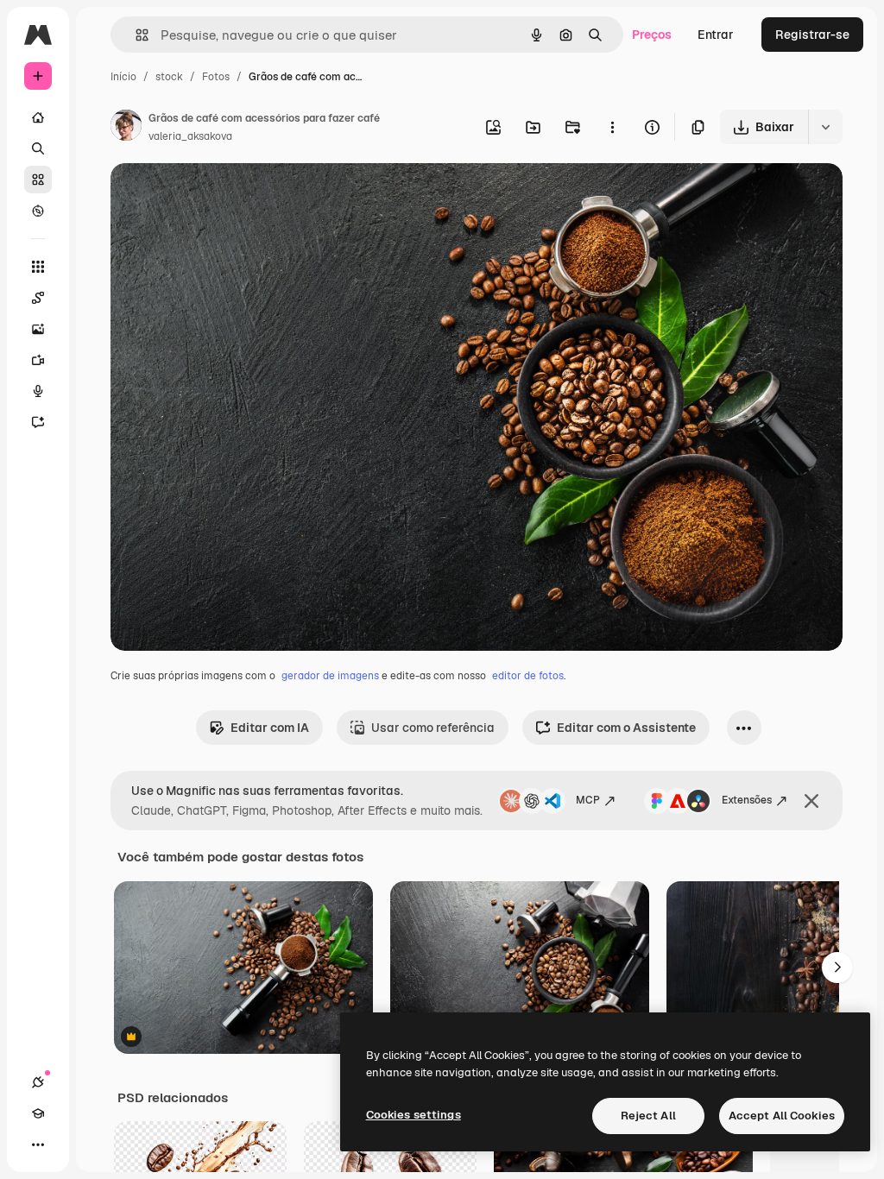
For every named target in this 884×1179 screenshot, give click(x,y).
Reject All (648, 1115)
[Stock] (38, 179)
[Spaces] (38, 298)
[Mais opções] (612, 127)
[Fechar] (811, 801)
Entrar (716, 34)
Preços (652, 34)
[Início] (38, 117)
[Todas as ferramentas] (38, 267)
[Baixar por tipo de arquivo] (825, 127)
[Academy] (38, 1113)
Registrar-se (812, 34)
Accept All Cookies (782, 1115)
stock (169, 77)
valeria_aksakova (190, 136)
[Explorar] (38, 210)
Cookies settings (413, 1114)
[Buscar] (38, 148)
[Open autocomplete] (135, 34)
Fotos (216, 77)
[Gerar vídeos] (38, 360)
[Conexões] (38, 1082)
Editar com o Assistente (626, 727)
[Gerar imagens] (38, 329)
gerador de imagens (330, 676)
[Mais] (38, 1144)
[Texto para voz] (38, 391)
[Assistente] (38, 422)
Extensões (747, 800)
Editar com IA (269, 727)
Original (221, 196)
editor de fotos (528, 676)
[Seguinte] (837, 967)
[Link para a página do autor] (126, 128)
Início (123, 77)
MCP (588, 800)
